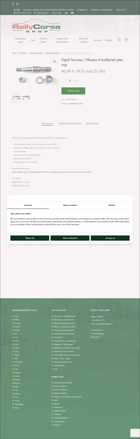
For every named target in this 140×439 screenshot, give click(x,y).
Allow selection (70, 238)
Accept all (110, 238)
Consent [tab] (28, 205)
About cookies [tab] (70, 205)
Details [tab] (112, 205)
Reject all (30, 238)
